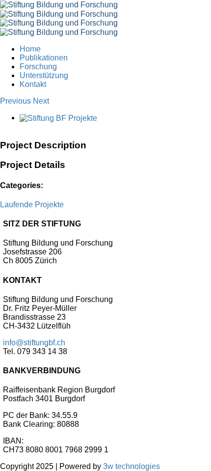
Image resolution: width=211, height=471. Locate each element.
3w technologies (131, 466)
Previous (15, 101)
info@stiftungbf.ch (34, 342)
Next (41, 101)
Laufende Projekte (32, 204)
